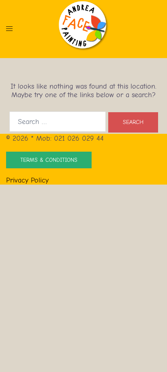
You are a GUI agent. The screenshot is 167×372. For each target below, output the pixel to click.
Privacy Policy (27, 180)
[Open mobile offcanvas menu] (9, 28)
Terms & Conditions (48, 160)
